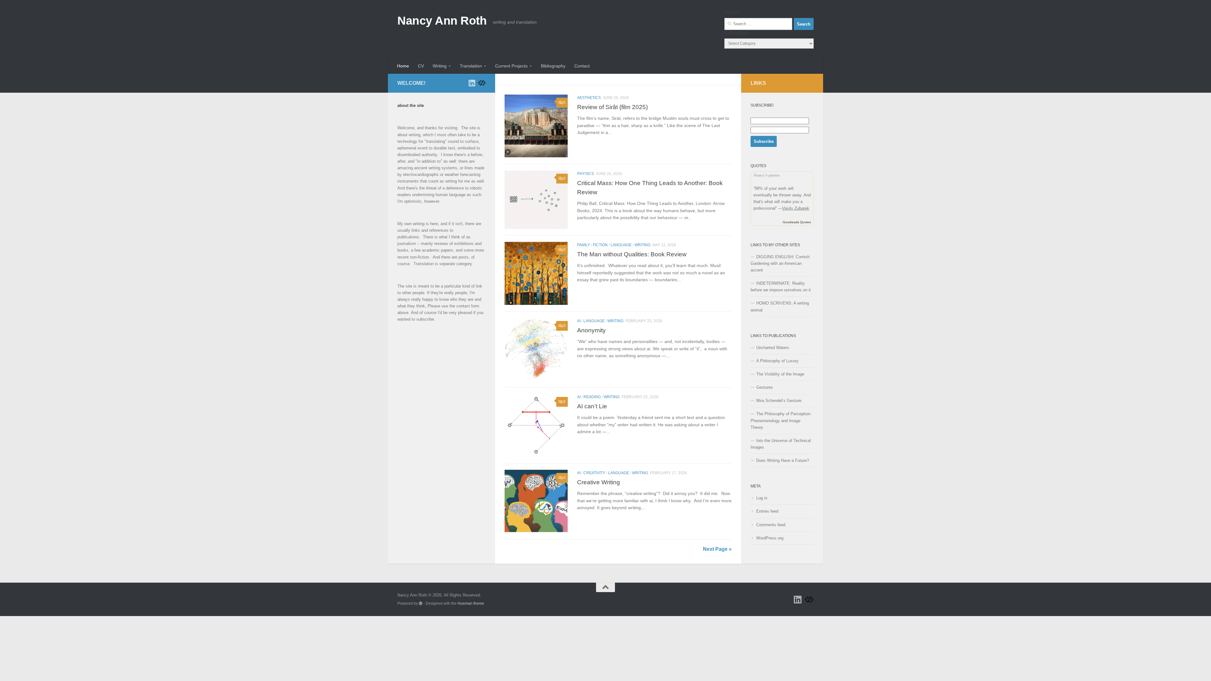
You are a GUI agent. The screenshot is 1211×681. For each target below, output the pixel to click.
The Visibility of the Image (780, 374)
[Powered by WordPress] (421, 603)
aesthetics (589, 98)
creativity (594, 473)
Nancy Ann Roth (442, 20)
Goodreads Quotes (797, 222)
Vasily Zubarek (795, 208)
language (621, 245)
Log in (761, 498)
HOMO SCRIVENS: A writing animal (780, 306)
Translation (471, 65)
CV (421, 65)
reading (592, 397)
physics (585, 174)
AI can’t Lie (592, 406)
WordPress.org (769, 538)
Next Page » (717, 549)
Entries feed (767, 511)
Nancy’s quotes (766, 175)
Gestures (764, 387)
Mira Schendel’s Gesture (778, 400)
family (583, 245)
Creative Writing (598, 482)
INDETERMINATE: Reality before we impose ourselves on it (781, 286)
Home (403, 65)
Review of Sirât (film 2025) (612, 106)
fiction (600, 245)
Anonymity (591, 330)
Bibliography (553, 65)
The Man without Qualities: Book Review (632, 254)
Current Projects (511, 65)
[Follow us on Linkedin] (472, 83)
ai (579, 321)
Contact (582, 65)
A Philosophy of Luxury (777, 360)
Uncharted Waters (772, 347)
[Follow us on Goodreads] (482, 83)
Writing (440, 65)
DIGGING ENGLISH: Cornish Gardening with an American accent (780, 263)
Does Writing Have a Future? (782, 460)
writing (643, 245)
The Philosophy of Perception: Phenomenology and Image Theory (781, 420)
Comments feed (770, 524)
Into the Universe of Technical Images (781, 444)
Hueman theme (471, 603)
